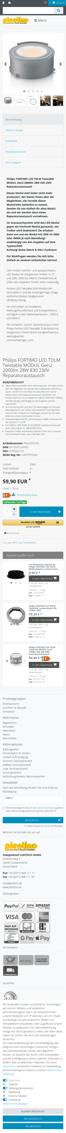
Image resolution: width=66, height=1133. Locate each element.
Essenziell (14, 1080)
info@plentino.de (12, 883)
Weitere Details (14, 130)
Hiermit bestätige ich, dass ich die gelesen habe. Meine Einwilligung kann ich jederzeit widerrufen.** (34, 809)
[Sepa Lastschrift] (27, 906)
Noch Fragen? (13, 162)
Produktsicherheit (16, 151)
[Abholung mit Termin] (10, 970)
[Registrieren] (10, 3)
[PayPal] (11, 906)
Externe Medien (18, 1096)
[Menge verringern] (14, 514)
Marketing (14, 1092)
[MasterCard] (27, 917)
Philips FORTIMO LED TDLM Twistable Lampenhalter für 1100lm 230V (43, 608)
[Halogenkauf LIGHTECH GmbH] (21, 846)
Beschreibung (13, 119)
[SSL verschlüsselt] (10, 997)
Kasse (6, 734)
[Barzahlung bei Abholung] (27, 927)
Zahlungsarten (11, 749)
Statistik (13, 1084)
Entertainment (11, 704)
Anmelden (8, 726)
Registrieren (9, 723)
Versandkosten (29, 542)
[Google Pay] (27, 938)
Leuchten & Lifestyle (14, 707)
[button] (33, 524)
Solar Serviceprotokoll (15, 768)
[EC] (42, 927)
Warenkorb (9, 730)
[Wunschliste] (45, 3)
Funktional (14, 1099)
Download (11, 141)
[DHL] (26, 960)
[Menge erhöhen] (14, 509)
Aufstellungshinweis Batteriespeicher (24, 776)
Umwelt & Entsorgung (15, 757)
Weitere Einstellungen (15, 1103)
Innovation (9, 711)
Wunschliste (12, 533)
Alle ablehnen (33, 1126)
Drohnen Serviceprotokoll (17, 761)
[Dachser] (42, 960)
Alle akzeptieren (33, 1118)
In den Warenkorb (40, 512)
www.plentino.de (12, 887)
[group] (16, 574)
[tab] (33, 119)
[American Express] (42, 917)
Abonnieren (31, 820)
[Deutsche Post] (10, 960)
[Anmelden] (3, 3)
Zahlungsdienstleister (21, 1088)
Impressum (9, 1066)
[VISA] (11, 917)
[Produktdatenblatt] (14, 495)
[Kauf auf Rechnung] (11, 927)
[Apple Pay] (42, 938)
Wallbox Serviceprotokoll (17, 765)
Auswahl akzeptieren (33, 1111)
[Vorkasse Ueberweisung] (11, 938)
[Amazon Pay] (42, 906)
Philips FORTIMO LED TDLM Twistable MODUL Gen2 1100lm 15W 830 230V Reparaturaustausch (42, 650)
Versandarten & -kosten (16, 753)
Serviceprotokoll (12, 772)
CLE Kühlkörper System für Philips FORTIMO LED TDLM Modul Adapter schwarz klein (43, 566)
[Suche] (58, 10)
